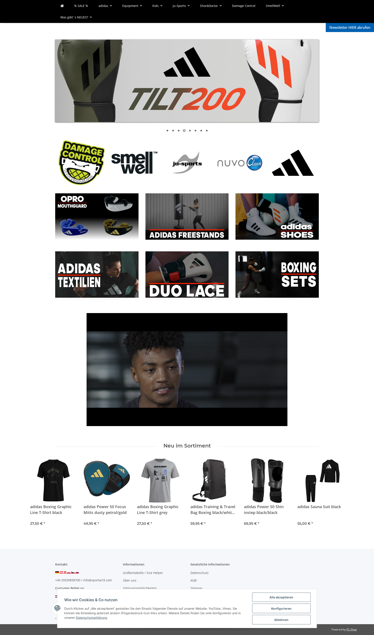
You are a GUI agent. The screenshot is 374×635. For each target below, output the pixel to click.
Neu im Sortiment (187, 446)
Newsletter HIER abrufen (349, 27)
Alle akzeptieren (281, 597)
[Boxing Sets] (277, 216)
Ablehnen (281, 620)
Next (308, 162)
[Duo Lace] (187, 216)
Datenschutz (199, 573)
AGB (193, 580)
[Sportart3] (62, 5)
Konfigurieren (281, 608)
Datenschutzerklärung (91, 617)
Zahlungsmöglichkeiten (140, 588)
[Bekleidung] (97, 216)
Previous (65, 162)
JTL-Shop (351, 629)
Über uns (129, 580)
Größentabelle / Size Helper (143, 573)
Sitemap (196, 588)
